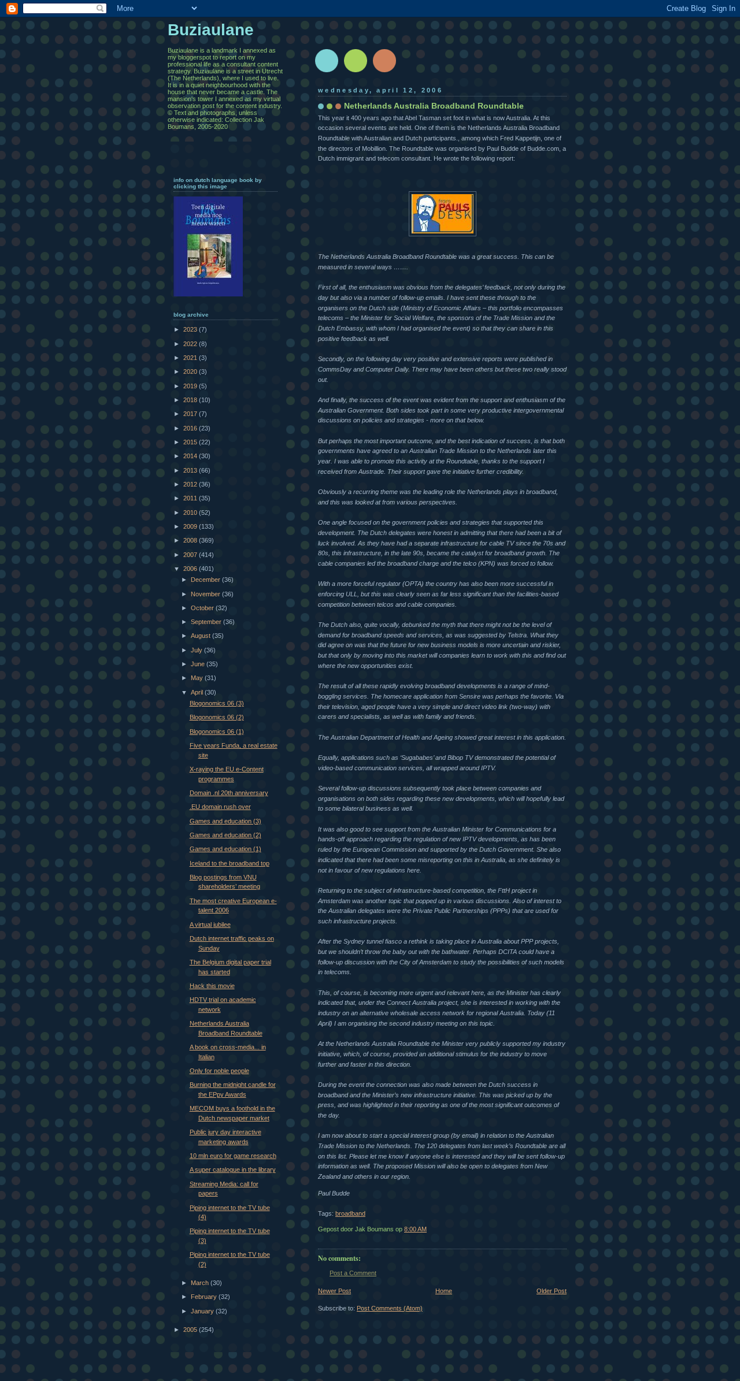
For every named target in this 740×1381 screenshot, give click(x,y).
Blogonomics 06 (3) (217, 703)
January (203, 1311)
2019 (191, 386)
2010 (191, 512)
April (198, 692)
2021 (191, 357)
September (207, 621)
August (201, 635)
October (203, 607)
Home (443, 1290)
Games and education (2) (225, 834)
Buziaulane (211, 30)
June (198, 663)
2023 (191, 329)
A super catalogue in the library (233, 1169)
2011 (191, 498)
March (200, 1282)
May (198, 677)
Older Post (551, 1290)
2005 (191, 1329)
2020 (191, 371)
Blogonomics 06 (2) (217, 717)
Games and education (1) (225, 848)
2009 (191, 526)
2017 (191, 413)
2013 (191, 470)
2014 (191, 455)
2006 (191, 568)
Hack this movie (212, 985)
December (206, 579)
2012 (191, 484)
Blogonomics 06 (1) (217, 731)
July (197, 650)
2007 (191, 554)
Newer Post (334, 1290)
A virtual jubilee (210, 924)
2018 (191, 399)
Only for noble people (219, 1070)
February (205, 1296)
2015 (191, 442)
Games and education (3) (225, 821)
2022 (191, 343)
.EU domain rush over (220, 806)
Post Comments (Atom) (390, 1308)
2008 (191, 540)
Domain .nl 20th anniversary (229, 792)
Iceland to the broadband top (229, 863)
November (206, 594)
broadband (350, 1213)
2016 (191, 428)
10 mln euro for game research (233, 1155)
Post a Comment (353, 1272)
